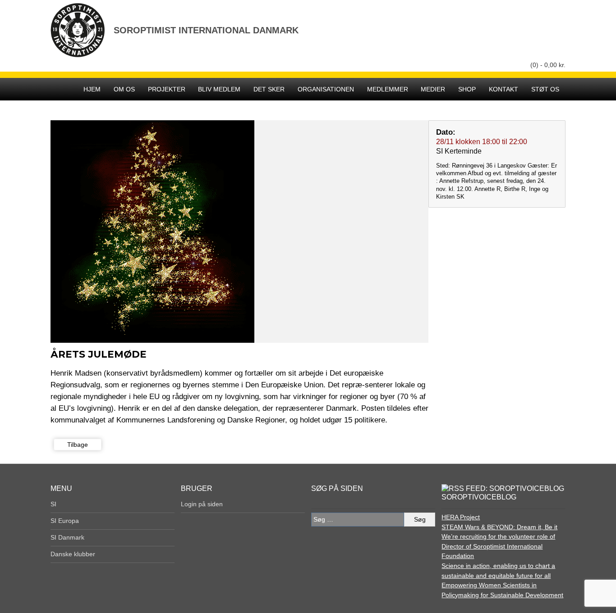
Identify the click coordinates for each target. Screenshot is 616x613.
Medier (433, 89)
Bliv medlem (219, 89)
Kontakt (503, 89)
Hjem (92, 89)
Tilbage (77, 444)
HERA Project (460, 517)
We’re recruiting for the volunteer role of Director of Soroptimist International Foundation (498, 546)
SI (53, 504)
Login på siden (202, 504)
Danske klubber (73, 554)
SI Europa (65, 520)
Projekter (166, 89)
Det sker (269, 89)
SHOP (467, 89)
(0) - (547, 64)
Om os (124, 89)
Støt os (545, 89)
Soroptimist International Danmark (206, 30)
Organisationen (326, 89)
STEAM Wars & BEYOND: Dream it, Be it (499, 527)
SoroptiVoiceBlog (478, 497)
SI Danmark (67, 537)
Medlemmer (387, 89)
